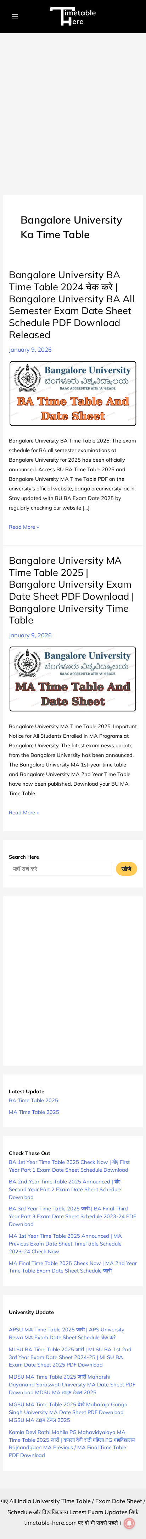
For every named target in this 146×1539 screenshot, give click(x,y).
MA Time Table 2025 (34, 1112)
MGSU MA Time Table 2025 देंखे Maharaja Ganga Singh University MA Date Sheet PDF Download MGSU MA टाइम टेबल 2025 (68, 1412)
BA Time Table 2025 (33, 1100)
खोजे (126, 868)
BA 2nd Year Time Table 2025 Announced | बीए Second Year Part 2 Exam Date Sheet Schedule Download (65, 1189)
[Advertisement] (73, 110)
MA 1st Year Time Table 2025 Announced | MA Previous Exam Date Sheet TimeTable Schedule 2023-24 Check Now (65, 1243)
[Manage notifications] (129, 1523)
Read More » (24, 527)
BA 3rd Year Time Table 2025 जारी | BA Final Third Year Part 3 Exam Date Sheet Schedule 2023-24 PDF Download (72, 1216)
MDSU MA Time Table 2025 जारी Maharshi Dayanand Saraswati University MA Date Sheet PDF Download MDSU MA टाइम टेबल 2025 (72, 1384)
